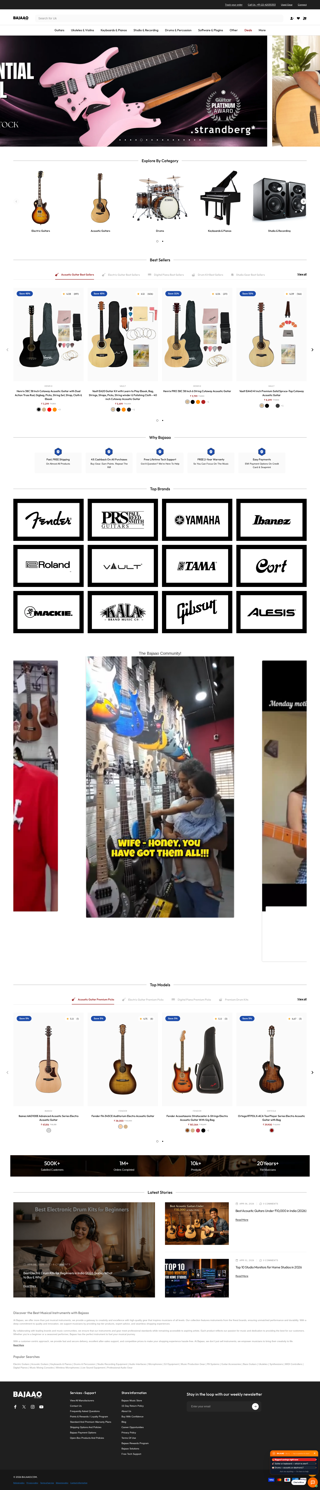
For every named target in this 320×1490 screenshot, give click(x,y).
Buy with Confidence (133, 1416)
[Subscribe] (255, 1406)
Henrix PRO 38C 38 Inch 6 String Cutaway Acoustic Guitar (197, 391)
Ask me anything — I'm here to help (294, 1471)
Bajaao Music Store (132, 1400)
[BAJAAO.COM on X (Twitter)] (24, 1407)
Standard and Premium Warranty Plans (90, 1422)
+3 (59, 410)
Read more (29, 1286)
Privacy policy (32, 1483)
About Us (126, 1411)
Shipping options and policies (85, 1427)
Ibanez (48, 1111)
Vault (123, 386)
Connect (302, 4)
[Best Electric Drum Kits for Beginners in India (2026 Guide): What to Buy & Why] (84, 1249)
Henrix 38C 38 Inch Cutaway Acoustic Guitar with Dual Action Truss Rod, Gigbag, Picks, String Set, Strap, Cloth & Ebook (48, 394)
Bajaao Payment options (83, 1432)
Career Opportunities (133, 1427)
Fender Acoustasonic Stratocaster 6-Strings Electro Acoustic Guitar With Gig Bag (197, 1117)
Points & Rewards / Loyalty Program (89, 1416)
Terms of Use (129, 1438)
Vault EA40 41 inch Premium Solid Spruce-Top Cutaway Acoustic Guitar (271, 393)
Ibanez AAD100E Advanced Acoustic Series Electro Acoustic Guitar (48, 1117)
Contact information (78, 1483)
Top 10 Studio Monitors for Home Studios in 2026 (269, 1267)
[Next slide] (304, 201)
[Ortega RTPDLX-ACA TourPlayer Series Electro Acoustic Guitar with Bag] (271, 1059)
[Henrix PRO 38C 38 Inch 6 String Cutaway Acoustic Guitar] (197, 334)
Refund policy (18, 1483)
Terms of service (47, 1483)
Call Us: (262, 4)
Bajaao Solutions (130, 1448)
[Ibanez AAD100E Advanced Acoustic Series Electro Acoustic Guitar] (48, 1059)
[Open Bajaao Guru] (313, 1482)
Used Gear (286, 4)
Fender (122, 1111)
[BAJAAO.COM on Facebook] (15, 1407)
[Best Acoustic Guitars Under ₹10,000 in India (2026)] (197, 1223)
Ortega (271, 1111)
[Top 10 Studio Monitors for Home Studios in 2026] (197, 1278)
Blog (124, 1422)
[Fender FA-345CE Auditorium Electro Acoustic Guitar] (123, 1059)
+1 (133, 410)
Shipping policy (62, 1483)
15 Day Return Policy (133, 1406)
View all (302, 274)
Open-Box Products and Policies (87, 1438)
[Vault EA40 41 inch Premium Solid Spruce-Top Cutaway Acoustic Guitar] (271, 334)
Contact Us (76, 1406)
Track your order (233, 4)
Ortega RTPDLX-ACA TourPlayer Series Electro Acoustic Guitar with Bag (271, 1117)
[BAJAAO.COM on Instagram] (33, 1407)
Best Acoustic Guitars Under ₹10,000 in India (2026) (271, 1211)
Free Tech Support (131, 1454)
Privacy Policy (129, 1432)
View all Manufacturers (82, 1400)
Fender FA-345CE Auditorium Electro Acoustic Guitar (123, 1116)
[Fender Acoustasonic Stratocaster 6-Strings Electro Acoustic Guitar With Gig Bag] (197, 1059)
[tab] (157, 241)
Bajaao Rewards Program (135, 1443)
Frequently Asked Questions (85, 1411)
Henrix (48, 386)
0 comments (61, 1264)
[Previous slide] (16, 201)
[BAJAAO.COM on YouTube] (41, 1407)
